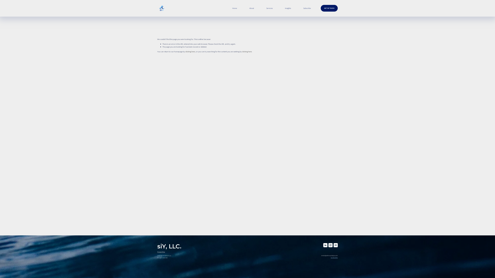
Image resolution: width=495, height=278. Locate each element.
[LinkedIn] (325, 245)
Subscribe (307, 8)
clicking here (190, 51)
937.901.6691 (334, 257)
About (251, 8)
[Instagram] (330, 245)
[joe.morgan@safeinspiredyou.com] (336, 245)
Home (234, 8)
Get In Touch (329, 8)
